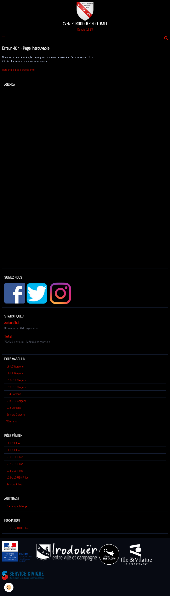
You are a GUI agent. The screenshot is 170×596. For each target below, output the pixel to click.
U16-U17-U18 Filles (17, 477)
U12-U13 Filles (14, 464)
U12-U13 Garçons (16, 387)
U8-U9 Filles (13, 450)
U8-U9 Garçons (15, 373)
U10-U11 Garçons (16, 380)
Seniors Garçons (16, 414)
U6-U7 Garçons (15, 366)
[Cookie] (8, 587)
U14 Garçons (13, 394)
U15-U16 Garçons (16, 401)
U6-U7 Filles (13, 443)
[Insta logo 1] (60, 293)
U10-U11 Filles (14, 457)
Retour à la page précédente (18, 70)
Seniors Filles (14, 484)
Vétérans (11, 421)
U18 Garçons (13, 408)
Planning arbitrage (16, 506)
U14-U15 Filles (14, 471)
